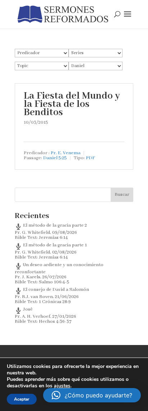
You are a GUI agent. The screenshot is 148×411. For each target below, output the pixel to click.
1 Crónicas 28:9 (55, 302)
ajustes (62, 386)
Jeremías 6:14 (53, 238)
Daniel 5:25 (55, 158)
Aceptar (21, 399)
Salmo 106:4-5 (54, 282)
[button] (92, 395)
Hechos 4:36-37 (55, 321)
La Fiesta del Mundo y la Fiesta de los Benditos (72, 104)
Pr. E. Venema (65, 153)
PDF (90, 158)
